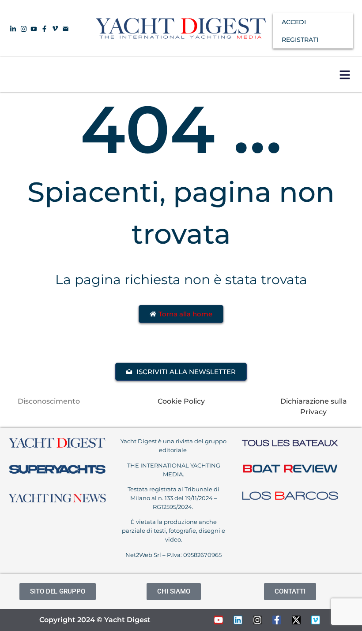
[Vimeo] (315, 620)
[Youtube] (218, 620)
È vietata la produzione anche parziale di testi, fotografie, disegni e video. (173, 530)
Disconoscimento (49, 401)
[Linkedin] (238, 620)
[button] (344, 74)
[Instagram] (257, 620)
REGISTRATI (300, 40)
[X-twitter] (296, 620)
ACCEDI (294, 22)
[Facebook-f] (276, 620)
